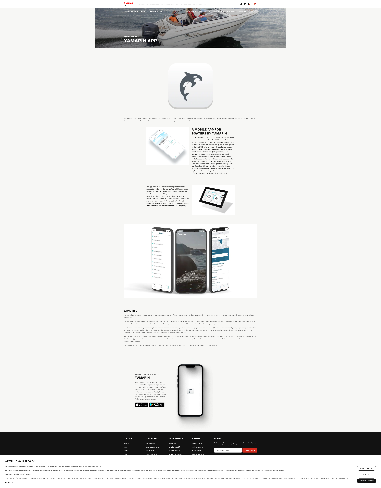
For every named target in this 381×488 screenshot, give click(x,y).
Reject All (366, 474)
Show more (9, 482)
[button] (141, 404)
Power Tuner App (204, 11)
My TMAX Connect (219, 11)
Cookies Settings (366, 468)
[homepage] (128, 4)
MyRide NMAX (231, 11)
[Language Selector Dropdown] (255, 4)
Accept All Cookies (366, 481)
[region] (190, 471)
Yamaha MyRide (191, 11)
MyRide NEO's (243, 11)
